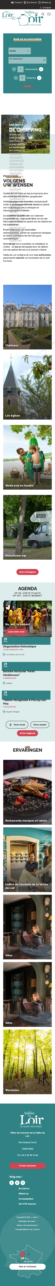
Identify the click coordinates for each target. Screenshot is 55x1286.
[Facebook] (11, 1183)
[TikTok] (17, 1183)
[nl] (49, 14)
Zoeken (27, 86)
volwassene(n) (31, 69)
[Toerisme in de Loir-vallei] (32, 18)
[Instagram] (23, 1183)
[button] (49, 14)
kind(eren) (31, 78)
